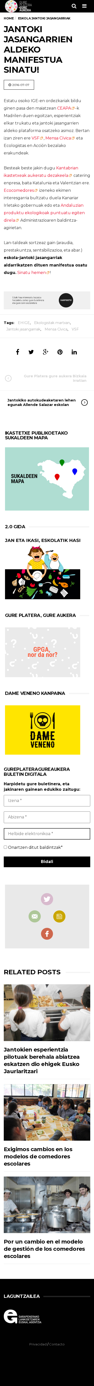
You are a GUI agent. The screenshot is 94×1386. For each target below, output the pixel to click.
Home (9, 18)
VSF (35, 138)
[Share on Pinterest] (60, 352)
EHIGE (24, 323)
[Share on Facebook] (17, 352)
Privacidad (38, 1344)
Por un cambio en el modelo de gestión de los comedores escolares (44, 1249)
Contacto (57, 1344)
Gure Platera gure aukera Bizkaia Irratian (55, 378)
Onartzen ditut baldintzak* (35, 847)
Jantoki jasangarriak (23, 329)
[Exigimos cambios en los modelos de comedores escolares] (47, 1112)
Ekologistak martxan (52, 323)
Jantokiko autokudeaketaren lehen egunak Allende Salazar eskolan (42, 402)
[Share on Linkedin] (74, 352)
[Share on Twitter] (31, 352)
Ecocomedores (19, 190)
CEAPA (64, 108)
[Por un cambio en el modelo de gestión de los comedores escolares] (47, 1205)
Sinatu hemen (31, 272)
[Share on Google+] (45, 352)
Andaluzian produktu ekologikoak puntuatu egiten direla (44, 213)
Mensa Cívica (58, 138)
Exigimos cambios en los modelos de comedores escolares (38, 1156)
